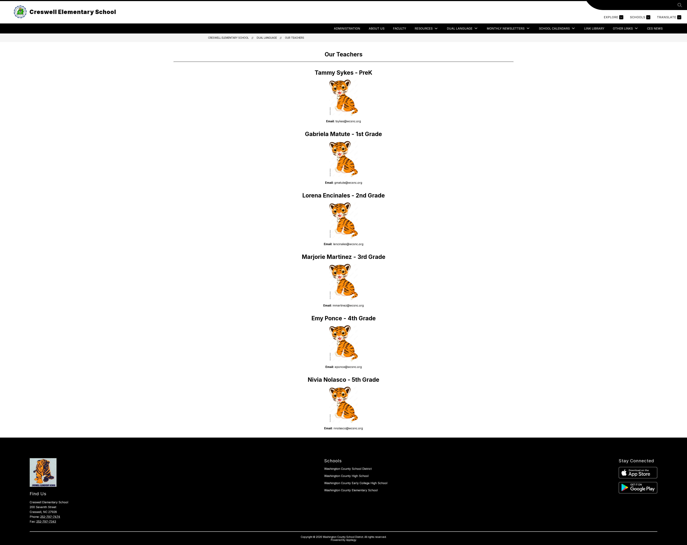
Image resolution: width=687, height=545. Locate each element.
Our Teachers (294, 37)
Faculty (399, 28)
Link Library (594, 28)
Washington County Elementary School (351, 490)
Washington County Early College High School (355, 483)
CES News (655, 28)
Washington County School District (348, 469)
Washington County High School (346, 476)
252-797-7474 (50, 517)
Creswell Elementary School (228, 37)
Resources (424, 28)
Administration (347, 28)
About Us (376, 28)
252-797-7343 (46, 521)
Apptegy (351, 539)
